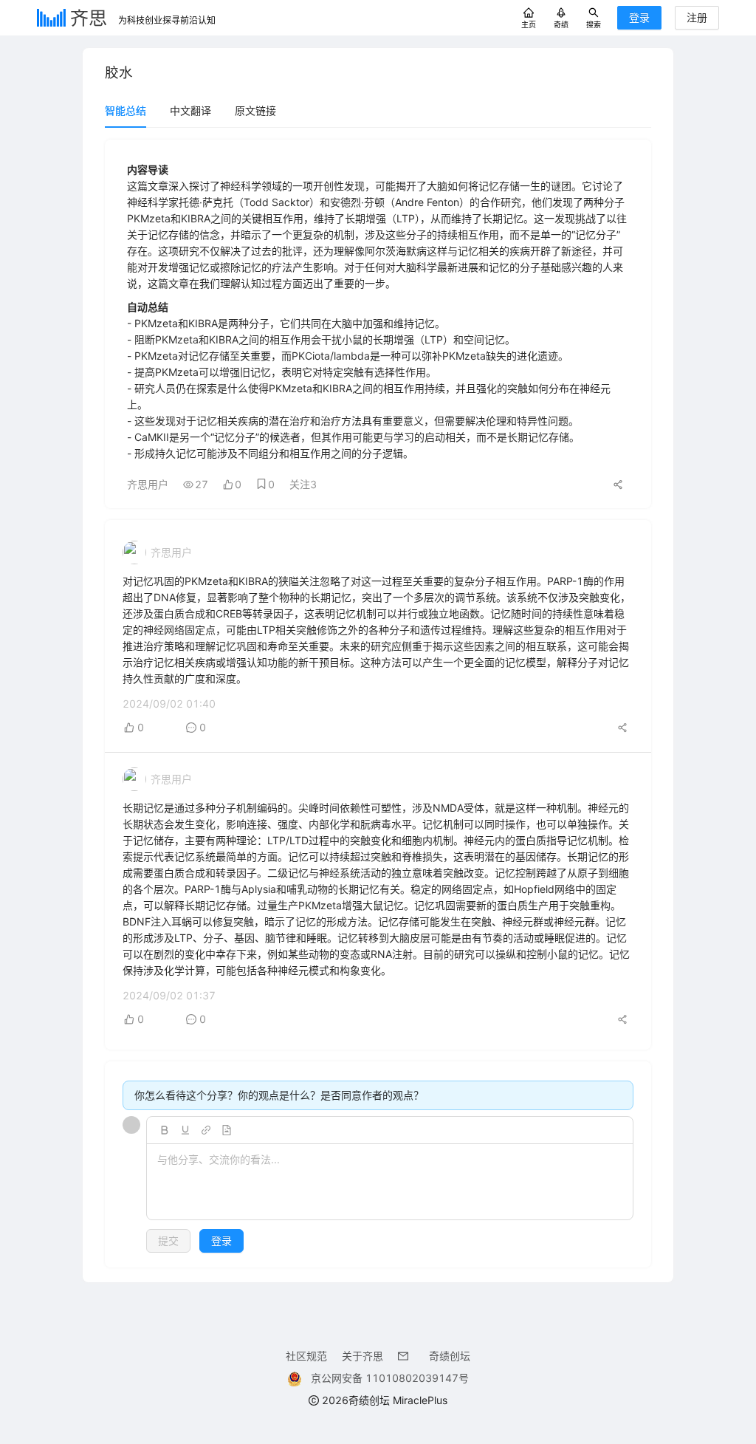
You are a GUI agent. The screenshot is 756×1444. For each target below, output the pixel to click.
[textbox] (390, 1182)
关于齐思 (362, 1355)
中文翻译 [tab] (190, 110)
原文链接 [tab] (255, 110)
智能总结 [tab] (125, 110)
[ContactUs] (406, 1355)
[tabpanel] (378, 703)
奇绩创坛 (449, 1355)
